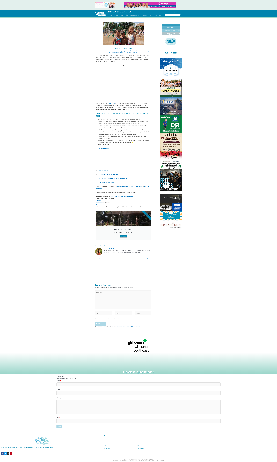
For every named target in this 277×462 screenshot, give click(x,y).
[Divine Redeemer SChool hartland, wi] (171, 124)
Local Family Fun (129, 51)
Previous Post (99, 259)
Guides (145, 16)
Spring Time (137, 51)
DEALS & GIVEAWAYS (155, 16)
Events (121, 16)
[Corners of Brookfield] (171, 66)
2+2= (58, 417)
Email (58, 389)
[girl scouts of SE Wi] (138, 345)
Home (110, 16)
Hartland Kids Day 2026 (133, 16)
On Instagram (120, 51)
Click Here (123, 236)
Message (59, 398)
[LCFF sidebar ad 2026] (171, 160)
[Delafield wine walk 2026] (171, 142)
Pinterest (98, 205)
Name (58, 380)
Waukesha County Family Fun (117, 52)
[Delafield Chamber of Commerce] (171, 225)
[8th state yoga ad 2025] (171, 198)
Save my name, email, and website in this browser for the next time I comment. (118, 319)
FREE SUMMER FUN (104, 171)
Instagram (99, 203)
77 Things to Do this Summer (107, 182)
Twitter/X (98, 200)
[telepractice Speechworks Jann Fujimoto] (171, 207)
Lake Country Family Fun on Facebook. (122, 196)
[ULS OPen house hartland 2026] (171, 88)
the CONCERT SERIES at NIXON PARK (109, 175)
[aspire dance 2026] (105, 5)
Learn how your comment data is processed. (129, 327)
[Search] (179, 15)
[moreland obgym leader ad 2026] (150, 5)
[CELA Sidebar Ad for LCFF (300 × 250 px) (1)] (171, 106)
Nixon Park (112, 103)
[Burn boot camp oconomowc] (171, 180)
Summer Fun (144, 51)
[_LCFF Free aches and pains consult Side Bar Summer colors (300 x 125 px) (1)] (171, 216)
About (116, 16)
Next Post (148, 259)
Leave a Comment (111, 51)
